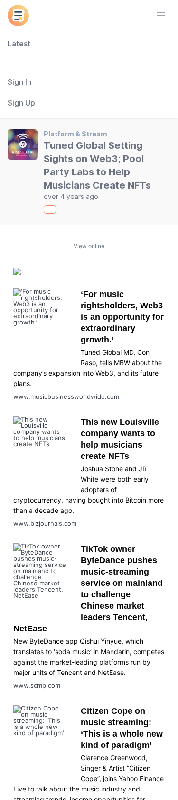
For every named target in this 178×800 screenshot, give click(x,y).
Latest (19, 43)
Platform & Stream (75, 134)
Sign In (19, 82)
